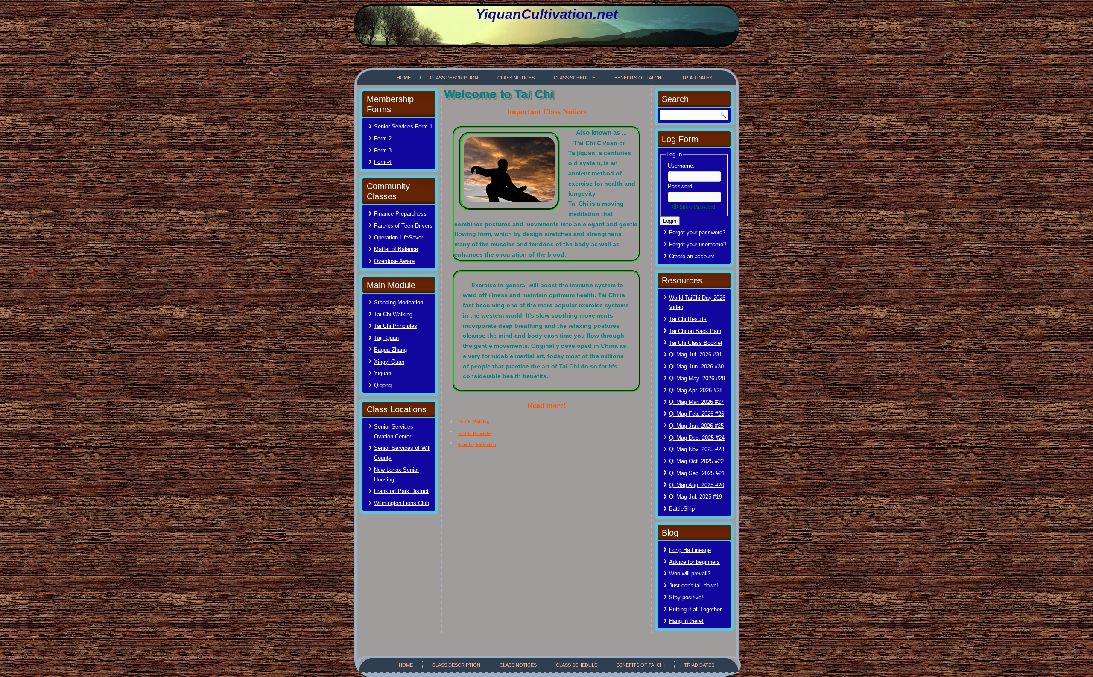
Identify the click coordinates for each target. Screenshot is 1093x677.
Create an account (691, 256)
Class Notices (516, 77)
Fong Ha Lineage (690, 550)
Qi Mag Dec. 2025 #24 (697, 438)
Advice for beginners (694, 562)
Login (669, 221)
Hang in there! (686, 621)
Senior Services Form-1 (403, 126)
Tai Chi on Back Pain (695, 331)
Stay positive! (686, 597)
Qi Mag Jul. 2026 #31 (695, 354)
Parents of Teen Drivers (403, 225)
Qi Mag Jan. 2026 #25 (696, 426)
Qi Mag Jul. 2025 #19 (695, 496)
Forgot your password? (697, 232)
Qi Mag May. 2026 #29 (697, 378)
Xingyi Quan (389, 362)
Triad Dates (697, 77)
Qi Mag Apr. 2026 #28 (695, 390)
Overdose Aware (394, 261)
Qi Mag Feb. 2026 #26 (696, 414)
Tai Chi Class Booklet (695, 343)
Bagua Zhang (390, 350)
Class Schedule (574, 77)
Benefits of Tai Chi (638, 77)
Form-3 (383, 150)
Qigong (383, 385)
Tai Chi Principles (395, 326)
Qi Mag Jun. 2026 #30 (696, 366)
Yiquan (382, 373)
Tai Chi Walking (393, 314)
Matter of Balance (396, 249)
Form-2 (383, 138)
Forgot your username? (697, 244)
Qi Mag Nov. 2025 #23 (696, 449)
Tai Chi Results (688, 319)
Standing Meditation (398, 302)
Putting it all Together (695, 609)
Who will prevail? (689, 573)
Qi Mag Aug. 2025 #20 (696, 485)
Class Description (454, 77)
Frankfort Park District (401, 491)
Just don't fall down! (693, 585)
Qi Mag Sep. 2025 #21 (697, 473)
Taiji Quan (386, 338)
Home (404, 77)
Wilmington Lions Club (401, 503)
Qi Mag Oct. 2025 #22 (696, 461)
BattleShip (682, 508)
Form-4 (383, 162)
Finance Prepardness (400, 213)
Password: (681, 186)
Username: (681, 166)
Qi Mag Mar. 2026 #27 (696, 402)
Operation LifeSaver (398, 237)
